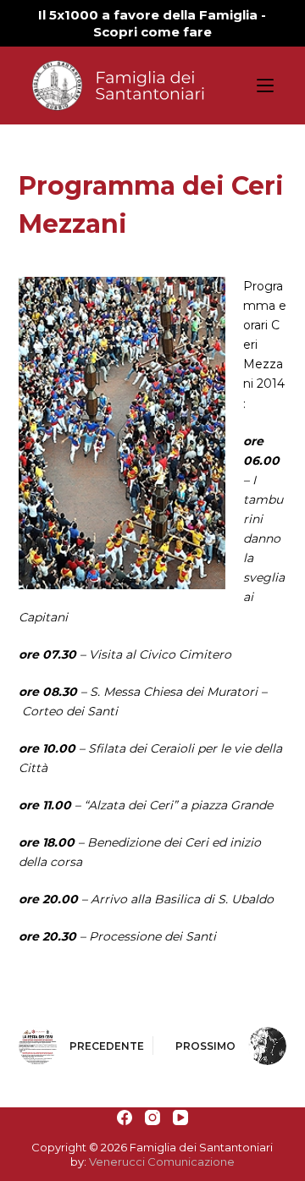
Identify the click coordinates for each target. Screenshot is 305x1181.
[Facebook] (124, 1117)
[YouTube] (180, 1117)
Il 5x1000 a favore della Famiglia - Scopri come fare (152, 23)
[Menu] (265, 85)
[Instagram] (152, 1117)
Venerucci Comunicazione (162, 1161)
